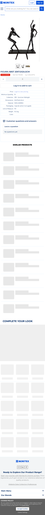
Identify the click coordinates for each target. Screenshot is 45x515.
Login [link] (32, 3)
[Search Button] (42, 9)
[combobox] (24, 9)
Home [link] (3, 15)
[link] (8, 2)
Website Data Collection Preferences (23, 484)
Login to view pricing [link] (21, 91)
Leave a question (11, 126)
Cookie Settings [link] (22, 512)
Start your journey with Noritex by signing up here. (20, 476)
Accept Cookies (22, 509)
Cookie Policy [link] (25, 505)
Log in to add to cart (22, 86)
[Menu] (2, 9)
